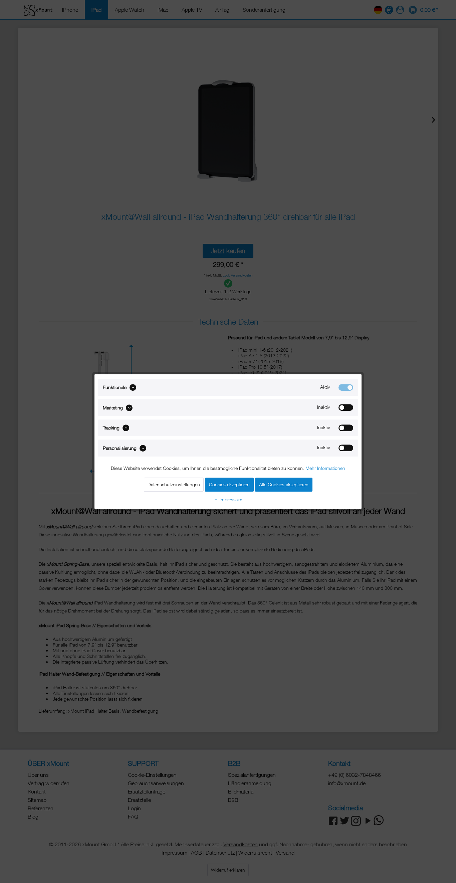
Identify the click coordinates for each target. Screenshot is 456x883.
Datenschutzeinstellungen (174, 484)
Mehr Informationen (325, 468)
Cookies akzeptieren (229, 484)
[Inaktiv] (345, 407)
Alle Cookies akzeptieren (283, 484)
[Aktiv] (345, 387)
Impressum (230, 499)
